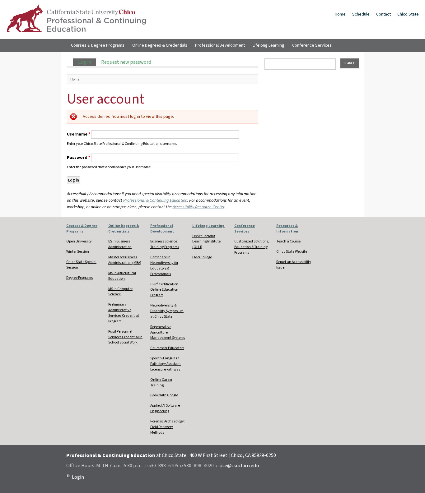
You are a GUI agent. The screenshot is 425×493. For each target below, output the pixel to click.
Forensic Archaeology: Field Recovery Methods (167, 427)
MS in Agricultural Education (122, 275)
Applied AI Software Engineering (165, 408)
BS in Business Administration (120, 244)
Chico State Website (291, 251)
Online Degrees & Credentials (159, 45)
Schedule (361, 14)
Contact (383, 14)
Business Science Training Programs (164, 244)
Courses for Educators (167, 348)
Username (78, 134)
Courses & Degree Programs (97, 45)
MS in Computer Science (120, 291)
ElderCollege (202, 257)
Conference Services (312, 45)
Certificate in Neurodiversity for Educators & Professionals (164, 266)
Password (78, 157)
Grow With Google (164, 395)
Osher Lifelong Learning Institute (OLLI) (206, 241)
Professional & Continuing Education (155, 200)
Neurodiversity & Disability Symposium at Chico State (167, 311)
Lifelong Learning (268, 45)
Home (340, 14)
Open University (79, 241)
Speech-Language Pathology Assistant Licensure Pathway (165, 364)
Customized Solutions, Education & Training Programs (251, 247)
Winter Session (77, 251)
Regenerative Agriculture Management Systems (167, 332)
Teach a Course (288, 241)
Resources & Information (287, 228)
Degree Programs (79, 277)
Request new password (126, 62)
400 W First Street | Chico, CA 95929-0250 (232, 455)
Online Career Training (161, 382)
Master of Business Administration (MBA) (124, 260)
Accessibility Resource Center (198, 207)
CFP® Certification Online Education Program (164, 290)
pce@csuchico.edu (239, 465)
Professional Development (220, 45)
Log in (87, 62)
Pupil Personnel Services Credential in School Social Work (125, 337)
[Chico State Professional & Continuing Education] (76, 19)
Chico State (408, 14)
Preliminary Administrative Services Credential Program (123, 313)
